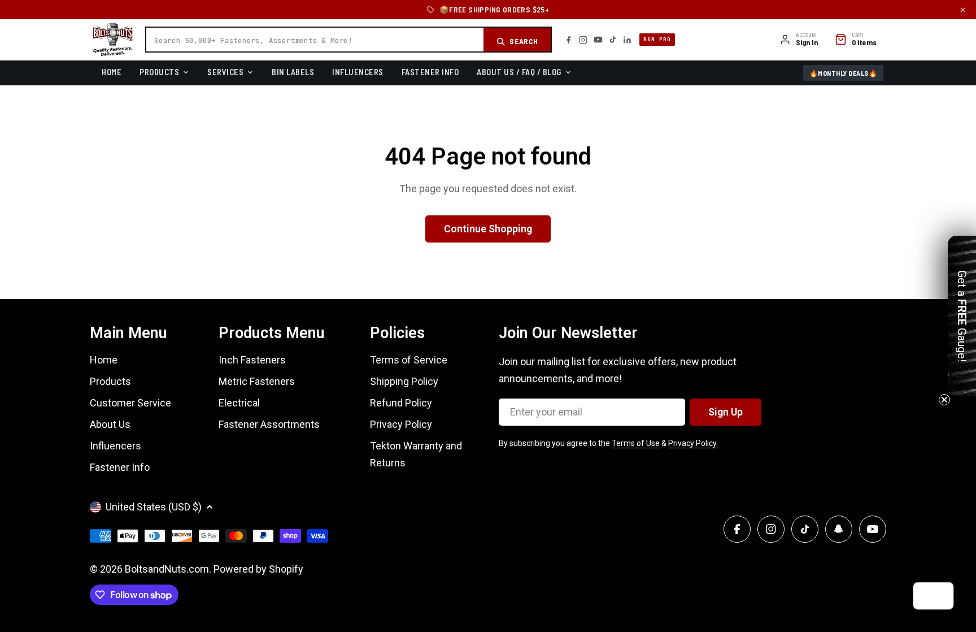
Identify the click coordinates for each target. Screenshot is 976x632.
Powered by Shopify (258, 569)
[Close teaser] (944, 399)
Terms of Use (636, 443)
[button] (962, 316)
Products (159, 72)
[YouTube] (598, 39)
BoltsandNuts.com (167, 569)
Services (225, 72)
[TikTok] (613, 40)
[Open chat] (939, 595)
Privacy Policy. (693, 443)
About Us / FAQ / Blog (519, 72)
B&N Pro (657, 39)
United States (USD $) (154, 507)
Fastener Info (430, 72)
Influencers (358, 72)
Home (111, 72)
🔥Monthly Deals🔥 (843, 73)
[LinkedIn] (627, 40)
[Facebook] (568, 40)
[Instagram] (583, 40)
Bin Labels (293, 72)
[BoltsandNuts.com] (113, 40)
